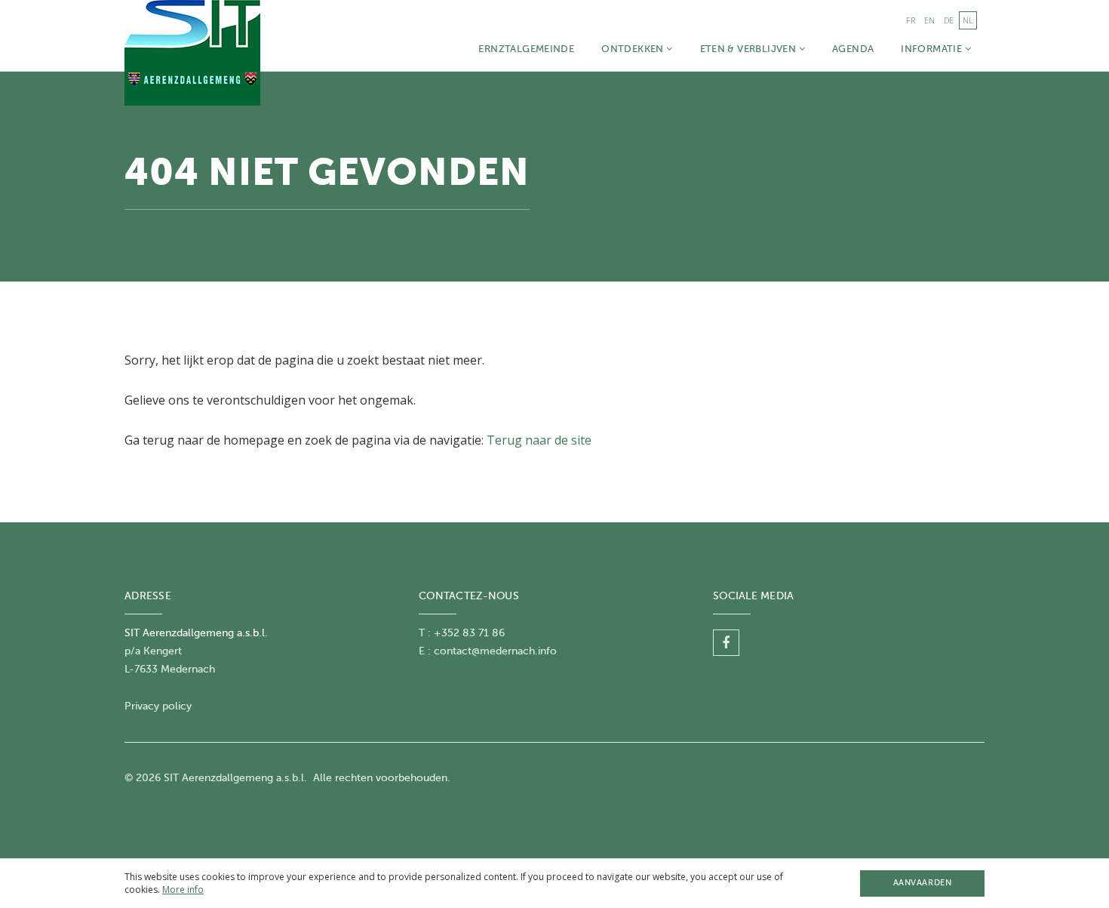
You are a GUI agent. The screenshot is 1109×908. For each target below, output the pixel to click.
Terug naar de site (539, 440)
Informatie (932, 48)
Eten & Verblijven (749, 48)
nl (968, 20)
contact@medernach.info (495, 651)
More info (183, 889)
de (949, 20)
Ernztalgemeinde (526, 48)
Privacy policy (158, 706)
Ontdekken (633, 48)
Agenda (853, 48)
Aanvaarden (922, 883)
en (929, 20)
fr (910, 20)
